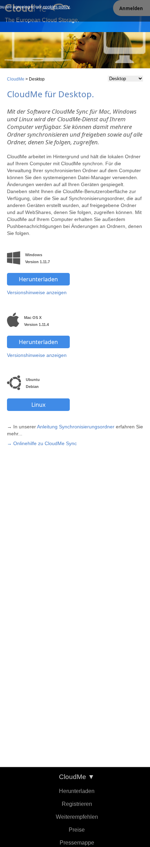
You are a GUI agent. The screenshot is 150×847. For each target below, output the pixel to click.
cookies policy (56, 7)
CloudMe (15, 79)
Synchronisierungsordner (86, 426)
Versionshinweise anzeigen (37, 292)
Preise (77, 830)
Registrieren (77, 804)
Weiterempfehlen (77, 817)
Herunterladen (77, 791)
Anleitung (47, 426)
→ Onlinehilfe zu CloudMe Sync (42, 443)
